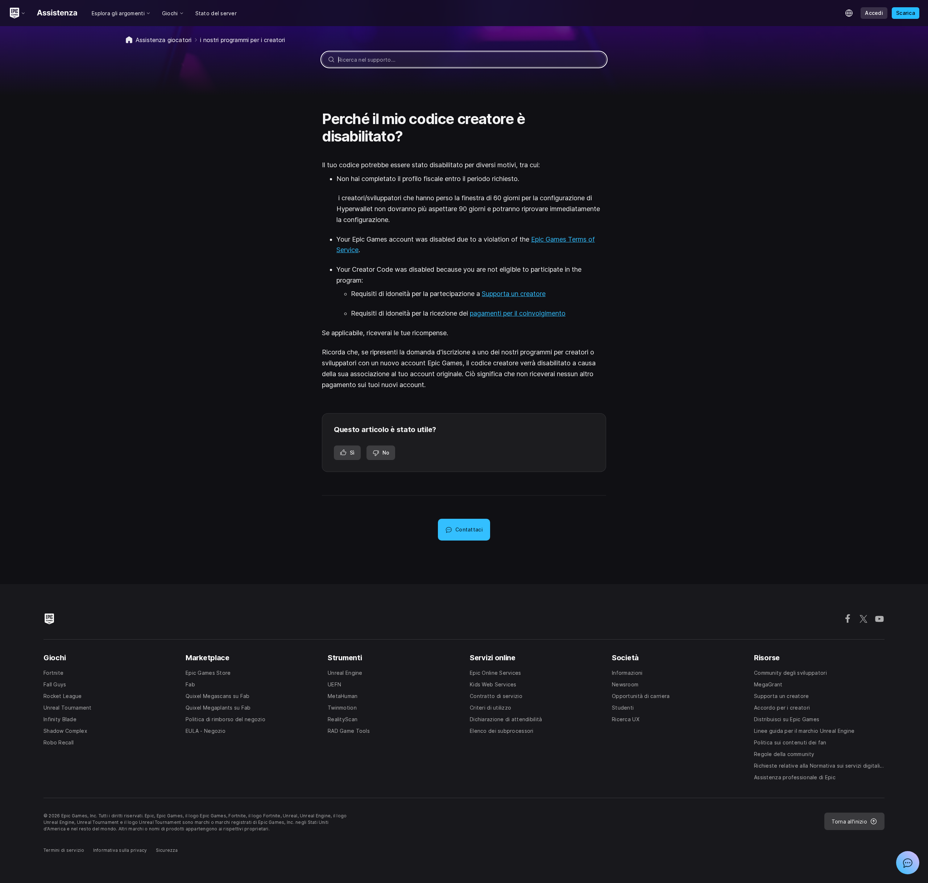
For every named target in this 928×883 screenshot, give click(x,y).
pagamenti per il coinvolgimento (518, 313)
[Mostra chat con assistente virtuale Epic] (907, 862)
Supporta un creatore (514, 293)
